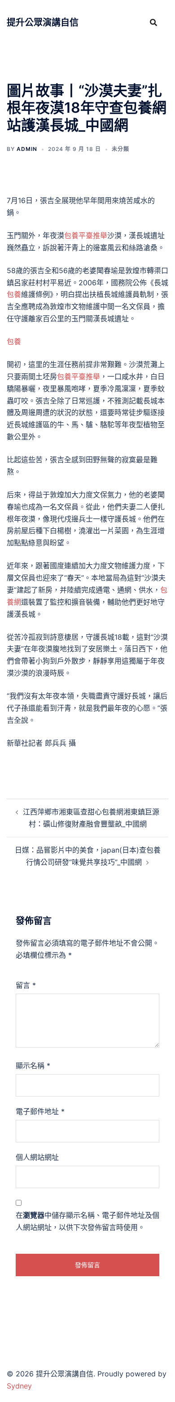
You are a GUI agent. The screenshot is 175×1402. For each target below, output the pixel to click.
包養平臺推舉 (85, 235)
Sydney (19, 1385)
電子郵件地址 (40, 1111)
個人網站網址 (37, 1157)
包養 (14, 294)
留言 (26, 985)
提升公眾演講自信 (43, 22)
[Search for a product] (153, 22)
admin (27, 149)
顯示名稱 (33, 1065)
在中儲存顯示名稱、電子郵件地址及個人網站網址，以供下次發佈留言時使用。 (87, 1221)
